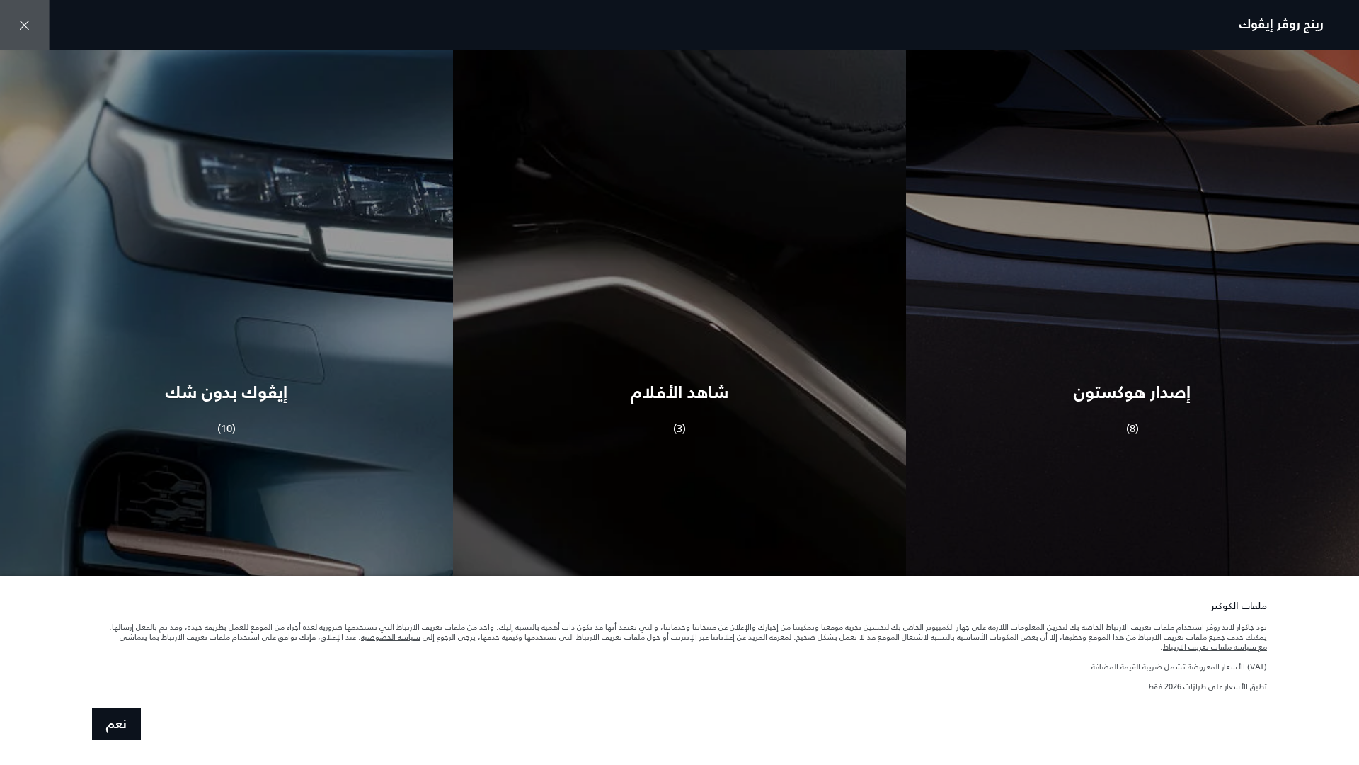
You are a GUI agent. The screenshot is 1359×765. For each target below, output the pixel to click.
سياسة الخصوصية (390, 637)
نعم (116, 724)
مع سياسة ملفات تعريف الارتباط (1215, 647)
